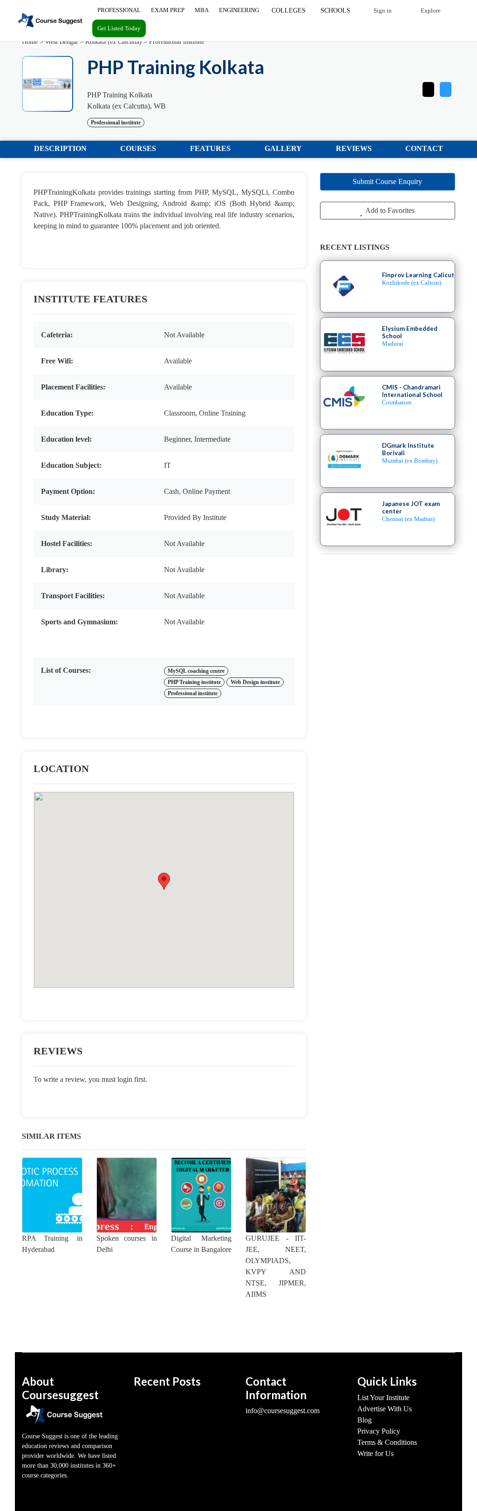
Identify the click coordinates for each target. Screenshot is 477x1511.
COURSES (138, 148)
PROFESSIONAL (119, 10)
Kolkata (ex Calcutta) (113, 41)
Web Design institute (255, 682)
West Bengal (61, 41)
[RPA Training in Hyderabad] (52, 1195)
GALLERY (283, 148)
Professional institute (176, 41)
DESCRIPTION (60, 148)
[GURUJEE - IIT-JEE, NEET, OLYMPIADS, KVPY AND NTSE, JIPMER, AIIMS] (276, 1195)
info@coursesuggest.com (282, 1411)
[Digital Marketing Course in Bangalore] (201, 1195)
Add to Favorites (389, 210)
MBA (202, 10)
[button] (445, 87)
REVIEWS (354, 148)
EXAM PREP (167, 10)
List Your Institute (383, 1398)
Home (30, 41)
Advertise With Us (384, 1409)
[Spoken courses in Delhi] (127, 1195)
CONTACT (424, 148)
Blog (364, 1420)
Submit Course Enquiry (387, 181)
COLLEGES (289, 10)
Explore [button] (430, 10)
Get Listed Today (119, 28)
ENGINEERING (239, 10)
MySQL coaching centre (196, 671)
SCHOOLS (335, 10)
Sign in (382, 10)
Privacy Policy (378, 1431)
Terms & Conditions (387, 1442)
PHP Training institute (194, 682)
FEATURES (210, 148)
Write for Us (375, 1453)
